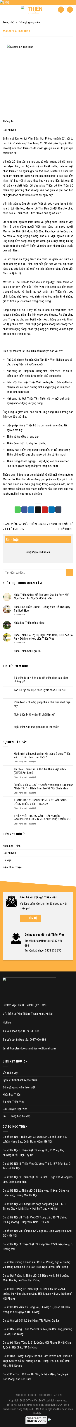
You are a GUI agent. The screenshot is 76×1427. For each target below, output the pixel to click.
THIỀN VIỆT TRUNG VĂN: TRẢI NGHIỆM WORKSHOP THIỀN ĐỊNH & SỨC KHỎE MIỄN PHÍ (42, 817)
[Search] (61, 10)
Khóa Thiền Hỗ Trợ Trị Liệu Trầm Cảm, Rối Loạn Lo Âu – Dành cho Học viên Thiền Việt (43, 636)
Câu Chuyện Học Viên (15, 1109)
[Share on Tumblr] (58, 509)
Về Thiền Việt (10, 1073)
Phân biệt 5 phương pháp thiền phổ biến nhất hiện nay (42, 704)
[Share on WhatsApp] (18, 509)
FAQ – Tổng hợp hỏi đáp (16, 1116)
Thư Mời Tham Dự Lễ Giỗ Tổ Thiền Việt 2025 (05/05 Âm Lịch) (40, 770)
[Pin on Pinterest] (45, 509)
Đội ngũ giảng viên (29, 22)
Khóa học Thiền (11, 846)
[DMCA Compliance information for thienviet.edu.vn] (49, 1419)
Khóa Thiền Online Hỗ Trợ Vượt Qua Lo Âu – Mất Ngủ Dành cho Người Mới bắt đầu (41, 596)
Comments (19, 615)
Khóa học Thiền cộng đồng (29, 623)
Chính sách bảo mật (51, 1395)
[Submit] (69, 572)
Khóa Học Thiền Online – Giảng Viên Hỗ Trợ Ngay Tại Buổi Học (42, 608)
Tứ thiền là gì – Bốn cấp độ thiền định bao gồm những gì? (41, 679)
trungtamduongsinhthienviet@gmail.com (33, 1048)
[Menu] (70, 10)
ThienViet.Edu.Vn (37, 1400)
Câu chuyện (9, 853)
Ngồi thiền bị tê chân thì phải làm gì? (35, 714)
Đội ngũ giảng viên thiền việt (19, 1087)
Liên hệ (32, 1395)
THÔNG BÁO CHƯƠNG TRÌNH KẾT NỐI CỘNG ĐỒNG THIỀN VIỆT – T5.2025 (40, 802)
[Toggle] (71, 846)
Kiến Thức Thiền (12, 867)
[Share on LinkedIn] (52, 509)
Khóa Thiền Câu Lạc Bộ (27, 651)
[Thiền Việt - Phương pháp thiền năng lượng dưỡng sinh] (33, 9)
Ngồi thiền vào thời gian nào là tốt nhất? (36, 727)
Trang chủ (8, 22)
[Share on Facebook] (24, 509)
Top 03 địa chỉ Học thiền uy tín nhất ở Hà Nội (39, 690)
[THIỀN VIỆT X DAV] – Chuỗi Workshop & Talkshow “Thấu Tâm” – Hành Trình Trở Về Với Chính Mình (43, 786)
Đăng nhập (31, 551)
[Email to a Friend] (38, 509)
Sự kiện (7, 860)
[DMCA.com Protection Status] (36, 1419)
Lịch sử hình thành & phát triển (20, 1080)
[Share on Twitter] (31, 509)
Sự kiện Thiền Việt (13, 1102)
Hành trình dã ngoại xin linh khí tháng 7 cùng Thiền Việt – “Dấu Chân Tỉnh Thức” (42, 755)
